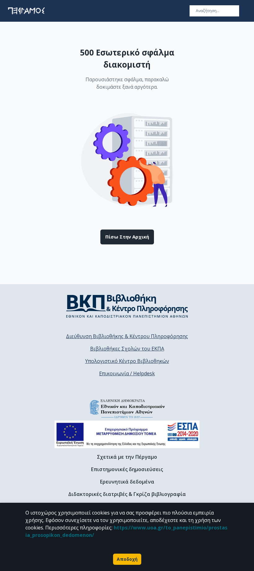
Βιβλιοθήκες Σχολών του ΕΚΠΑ (127, 348)
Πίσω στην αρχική (127, 237)
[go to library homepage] (127, 306)
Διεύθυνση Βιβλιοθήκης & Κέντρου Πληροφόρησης (127, 336)
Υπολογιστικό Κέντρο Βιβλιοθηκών (127, 361)
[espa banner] (127, 434)
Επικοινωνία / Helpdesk (127, 373)
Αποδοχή (127, 559)
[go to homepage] (26, 11)
